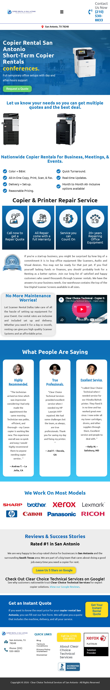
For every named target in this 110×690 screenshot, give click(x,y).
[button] (62, 12)
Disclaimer (42, 655)
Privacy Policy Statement (43, 650)
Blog (39, 640)
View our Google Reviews (64, 586)
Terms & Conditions (42, 645)
